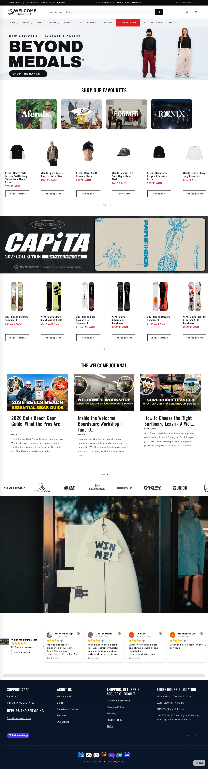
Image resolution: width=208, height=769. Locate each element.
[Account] (187, 12)
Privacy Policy (114, 719)
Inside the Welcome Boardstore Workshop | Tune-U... (100, 423)
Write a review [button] (22, 652)
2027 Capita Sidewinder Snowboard (118, 320)
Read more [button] (52, 658)
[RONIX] (171, 114)
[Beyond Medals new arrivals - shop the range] (104, 53)
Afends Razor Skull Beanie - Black (86, 174)
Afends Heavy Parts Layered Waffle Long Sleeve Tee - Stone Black (16, 177)
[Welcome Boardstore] (25, 12)
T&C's (110, 726)
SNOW (26, 22)
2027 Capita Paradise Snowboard (17, 318)
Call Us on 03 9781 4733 (20, 702)
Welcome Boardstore (99, 762)
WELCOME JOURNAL (153, 22)
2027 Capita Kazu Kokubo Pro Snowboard (85, 320)
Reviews (61, 715)
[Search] (159, 12)
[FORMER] (126, 114)
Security (111, 713)
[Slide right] (110, 205)
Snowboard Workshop (19, 718)
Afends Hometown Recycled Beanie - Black (157, 176)
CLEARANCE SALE (127, 22)
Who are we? (64, 696)
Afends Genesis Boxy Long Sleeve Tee (194, 174)
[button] (44, 646)
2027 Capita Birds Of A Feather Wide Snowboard (194, 320)
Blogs (60, 702)
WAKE (40, 22)
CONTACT (172, 22)
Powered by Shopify (116, 762)
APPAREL (68, 22)
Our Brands (63, 721)
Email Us (11, 696)
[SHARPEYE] (81, 114)
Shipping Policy (115, 707)
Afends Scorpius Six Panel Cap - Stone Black (122, 176)
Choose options (17, 193)
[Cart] (195, 12)
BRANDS (108, 22)
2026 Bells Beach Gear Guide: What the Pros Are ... (35, 423)
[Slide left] (98, 205)
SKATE (53, 22)
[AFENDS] (36, 114)
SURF (12, 22)
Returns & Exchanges (118, 700)
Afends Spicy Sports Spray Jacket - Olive (51, 174)
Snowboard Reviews (68, 709)
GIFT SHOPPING (88, 22)
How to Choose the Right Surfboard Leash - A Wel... (169, 421)
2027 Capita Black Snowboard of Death (51, 318)
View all (104, 474)
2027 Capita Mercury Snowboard (158, 318)
